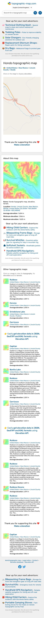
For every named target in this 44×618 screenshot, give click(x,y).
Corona (13, 303)
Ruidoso (13, 280)
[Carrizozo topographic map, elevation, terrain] (6, 324)
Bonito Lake (15, 369)
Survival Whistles (15, 240)
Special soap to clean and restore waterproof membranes (21, 27)
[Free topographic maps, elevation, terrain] (4, 68)
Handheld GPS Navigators (20, 250)
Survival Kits (11, 584)
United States (14, 282)
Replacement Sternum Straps (21, 42)
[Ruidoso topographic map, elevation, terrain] (6, 289)
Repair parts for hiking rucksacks (17, 45)
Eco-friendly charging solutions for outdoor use (22, 39)
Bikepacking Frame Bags (19, 232)
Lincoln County (35, 282)
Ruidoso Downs (17, 487)
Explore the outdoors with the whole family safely (22, 229)
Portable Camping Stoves (18, 602)
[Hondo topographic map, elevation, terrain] (22, 180)
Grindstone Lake (17, 312)
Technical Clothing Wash (18, 25)
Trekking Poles (12, 32)
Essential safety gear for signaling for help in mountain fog (22, 241)
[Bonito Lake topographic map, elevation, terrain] (6, 371)
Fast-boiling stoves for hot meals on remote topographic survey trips (21, 605)
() (20, 208)
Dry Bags (10, 48)
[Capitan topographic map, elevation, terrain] (6, 355)
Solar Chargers (13, 37)
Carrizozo (14, 322)
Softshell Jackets (15, 245)
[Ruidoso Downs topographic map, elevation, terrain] (6, 489)
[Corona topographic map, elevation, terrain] (6, 305)
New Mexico (24, 282)
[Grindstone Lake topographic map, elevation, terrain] (6, 315)
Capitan (13, 346)
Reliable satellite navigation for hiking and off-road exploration (22, 592)
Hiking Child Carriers (17, 227)
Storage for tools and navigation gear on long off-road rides (23, 235)
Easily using (23, 336)
